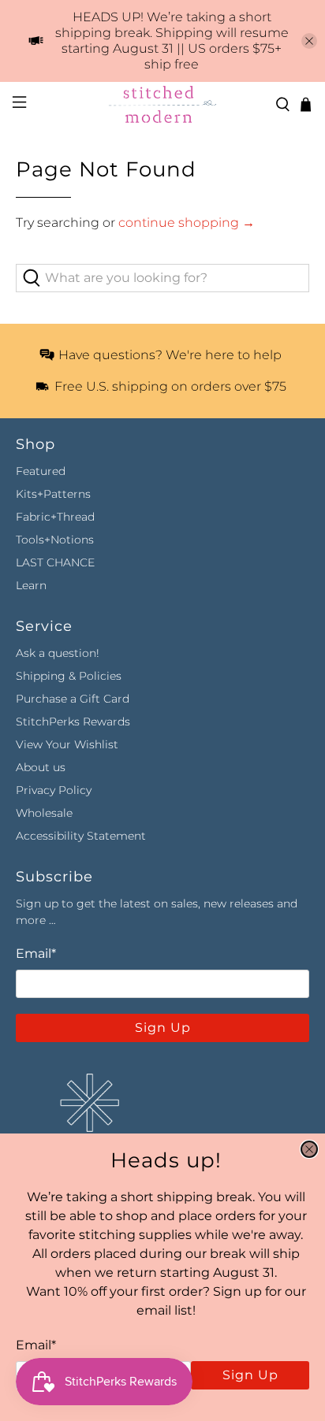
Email (36, 1345)
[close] (309, 1149)
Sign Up (250, 1374)
